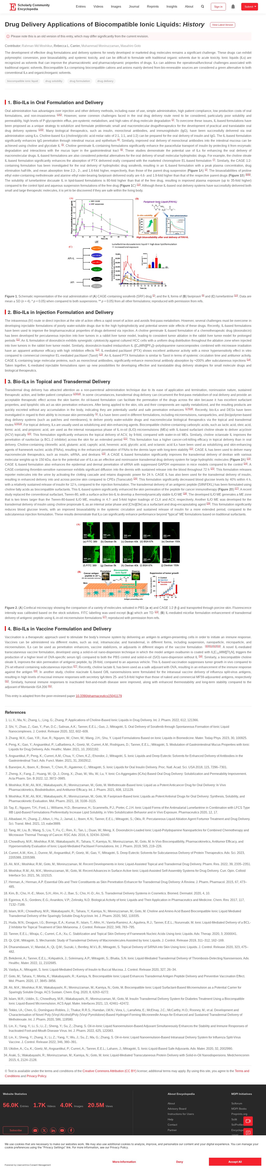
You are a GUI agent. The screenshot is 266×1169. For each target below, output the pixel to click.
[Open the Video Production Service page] (248, 1121)
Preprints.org (239, 1113)
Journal (134, 6)
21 (125, 438)
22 (191, 448)
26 (135, 478)
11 (18, 339)
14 (248, 359)
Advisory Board (177, 1108)
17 (187, 409)
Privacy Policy (36, 1076)
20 (29, 433)
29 (208, 503)
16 (79, 394)
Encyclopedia (239, 1130)
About (189, 6)
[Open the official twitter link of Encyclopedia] (44, 1130)
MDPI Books (239, 1108)
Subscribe (16, 1130)
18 (191, 409)
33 (218, 646)
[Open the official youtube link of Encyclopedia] (62, 1130)
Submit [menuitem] (249, 6)
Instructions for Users (181, 1113)
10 (138, 184)
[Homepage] (13, 7)
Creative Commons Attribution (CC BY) (109, 1071)
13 (101, 354)
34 (200, 656)
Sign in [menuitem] (218, 6)
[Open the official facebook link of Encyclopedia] (71, 1130)
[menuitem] (233, 6)
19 (20, 424)
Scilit (234, 1119)
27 (236, 488)
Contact (172, 1124)
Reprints (153, 6)
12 (97, 349)
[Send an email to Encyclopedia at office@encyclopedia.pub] (35, 1130)
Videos (98, 6)
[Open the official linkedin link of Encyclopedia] (53, 1130)
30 (207, 646)
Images (116, 6)
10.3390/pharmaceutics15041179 (99, 696)
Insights (171, 6)
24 (245, 463)
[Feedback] (248, 1132)
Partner (172, 1130)
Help (170, 1119)
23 (248, 458)
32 (214, 646)
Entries (81, 6)
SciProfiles (237, 1124)
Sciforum (236, 1103)
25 (212, 468)
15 (75, 394)
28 (185, 493)
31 (211, 646)
